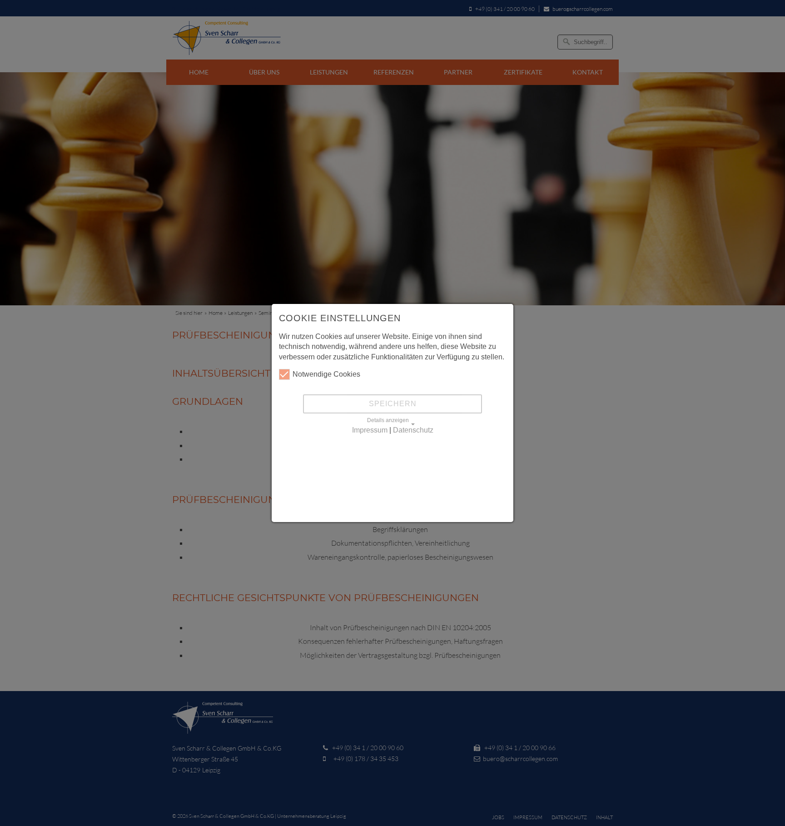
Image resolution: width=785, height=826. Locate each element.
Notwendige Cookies (326, 374)
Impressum (370, 430)
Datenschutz (413, 430)
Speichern (393, 404)
